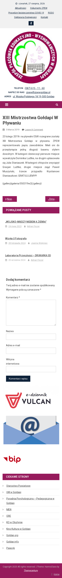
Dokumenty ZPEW (38, 8)
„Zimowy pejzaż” (54, 199)
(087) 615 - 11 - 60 (35, 88)
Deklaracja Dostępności (25, 17)
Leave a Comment (34, 129)
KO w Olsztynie (14, 522)
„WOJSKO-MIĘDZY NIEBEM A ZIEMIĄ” (25, 221)
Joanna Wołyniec (39, 243)
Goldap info (12, 541)
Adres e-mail (13, 345)
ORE (8, 516)
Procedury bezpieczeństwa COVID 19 (26, 13)
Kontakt (44, 17)
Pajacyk (10, 548)
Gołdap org (12, 535)
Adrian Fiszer (33, 226)
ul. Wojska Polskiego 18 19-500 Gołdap (33, 96)
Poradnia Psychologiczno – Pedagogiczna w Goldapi (30, 500)
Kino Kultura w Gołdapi (18, 528)
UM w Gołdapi (13, 492)
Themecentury (31, 570)
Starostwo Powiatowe (18, 485)
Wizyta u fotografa (16, 238)
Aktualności (20, 8)
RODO (51, 13)
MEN (8, 509)
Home (56, 574)
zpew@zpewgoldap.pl (38, 92)
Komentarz (13, 297)
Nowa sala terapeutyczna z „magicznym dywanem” (12, 199)
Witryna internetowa (12, 361)
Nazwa (10, 331)
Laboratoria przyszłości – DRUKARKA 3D (28, 255)
